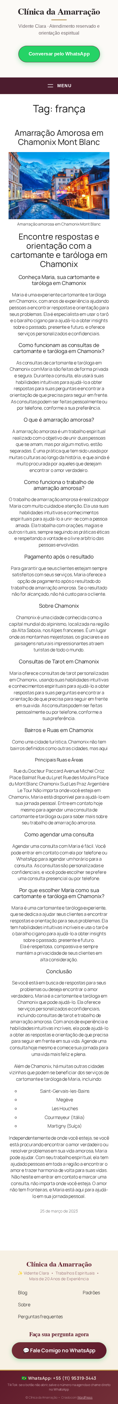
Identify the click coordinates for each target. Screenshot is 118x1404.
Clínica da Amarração (59, 11)
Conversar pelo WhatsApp (59, 53)
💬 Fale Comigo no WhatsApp (59, 1350)
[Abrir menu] (59, 85)
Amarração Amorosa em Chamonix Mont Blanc (59, 137)
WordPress (85, 1397)
